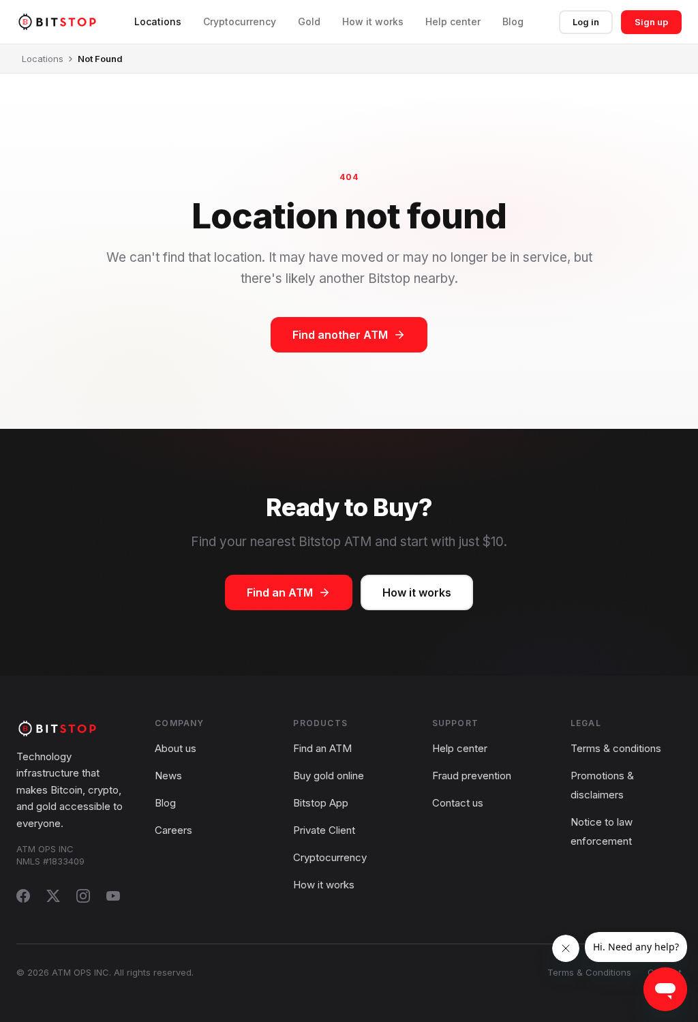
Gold (309, 22)
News (168, 775)
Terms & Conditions (589, 972)
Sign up (651, 21)
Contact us (457, 802)
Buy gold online (328, 775)
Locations (157, 22)
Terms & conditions (616, 748)
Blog (513, 22)
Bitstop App (320, 802)
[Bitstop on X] (53, 896)
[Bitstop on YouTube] (113, 896)
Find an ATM (280, 592)
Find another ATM (340, 335)
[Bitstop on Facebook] (23, 896)
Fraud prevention (471, 775)
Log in (586, 21)
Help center (453, 22)
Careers (173, 830)
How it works (373, 22)
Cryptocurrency (239, 22)
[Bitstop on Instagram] (83, 896)
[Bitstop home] (57, 21)
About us (175, 748)
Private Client (324, 830)
